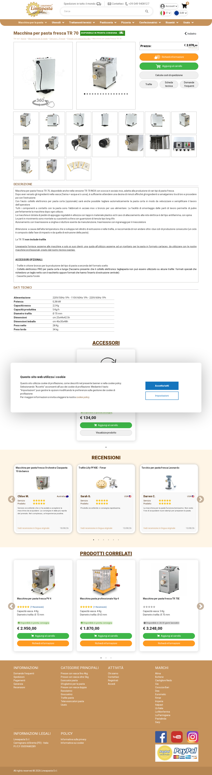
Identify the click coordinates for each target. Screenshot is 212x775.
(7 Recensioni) (37, 607)
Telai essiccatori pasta (72, 701)
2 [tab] (98, 539)
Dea (157, 691)
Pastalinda (160, 718)
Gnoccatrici (66, 694)
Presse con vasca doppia (74, 687)
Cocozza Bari (162, 687)
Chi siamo (113, 673)
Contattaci (118, 3)
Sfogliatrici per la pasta (73, 684)
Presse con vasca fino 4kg (78, 39)
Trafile (148, 84)
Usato (186, 22)
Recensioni (106, 457)
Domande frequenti (189, 84)
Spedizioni (19, 677)
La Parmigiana (162, 715)
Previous (72, 74)
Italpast (159, 704)
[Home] (39, 9)
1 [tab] (106, 447)
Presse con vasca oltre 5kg (75, 677)
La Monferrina (162, 711)
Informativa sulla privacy (73, 739)
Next (139, 74)
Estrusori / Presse (57, 39)
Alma (158, 673)
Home (23, 39)
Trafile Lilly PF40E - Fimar (92, 467)
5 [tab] (113, 539)
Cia (157, 684)
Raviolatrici (66, 691)
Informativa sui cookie (72, 743)
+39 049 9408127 (139, 3)
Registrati (113, 680)
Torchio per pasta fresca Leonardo (160, 467)
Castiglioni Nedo (163, 680)
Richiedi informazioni (173, 57)
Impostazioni (162, 395)
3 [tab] (103, 539)
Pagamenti (19, 680)
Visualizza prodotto (106, 432)
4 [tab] (108, 539)
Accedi (111, 684)
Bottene (159, 677)
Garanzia (18, 684)
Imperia (159, 701)
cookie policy (82, 397)
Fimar (158, 697)
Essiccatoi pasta (69, 680)
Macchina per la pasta (38, 39)
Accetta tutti (162, 385)
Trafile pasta (67, 697)
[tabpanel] (43, 499)
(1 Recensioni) (100, 607)
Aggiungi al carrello (172, 66)
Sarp (157, 722)
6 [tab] (118, 539)
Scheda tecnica (169, 84)
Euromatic (160, 694)
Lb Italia (159, 708)
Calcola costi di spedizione (169, 75)
